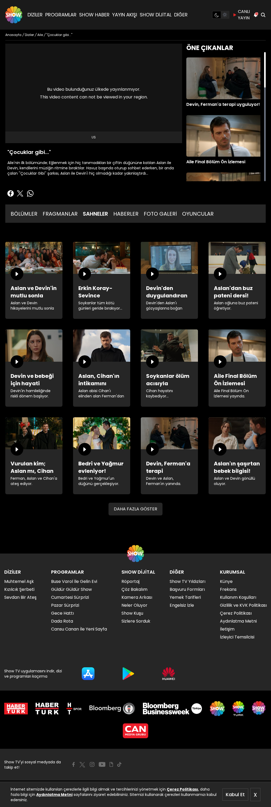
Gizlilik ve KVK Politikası (243, 605)
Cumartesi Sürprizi (70, 597)
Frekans (228, 589)
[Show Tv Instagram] (92, 764)
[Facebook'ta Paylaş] (10, 193)
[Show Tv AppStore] (88, 673)
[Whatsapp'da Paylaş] (30, 193)
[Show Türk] (238, 708)
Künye (226, 581)
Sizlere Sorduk (135, 621)
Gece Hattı (62, 613)
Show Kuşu (132, 613)
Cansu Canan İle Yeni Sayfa (79, 629)
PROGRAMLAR (60, 14)
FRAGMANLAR (60, 213)
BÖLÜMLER (24, 213)
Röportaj (130, 581)
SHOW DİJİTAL (155, 14)
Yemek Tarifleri (185, 597)
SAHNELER (95, 213)
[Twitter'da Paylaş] (20, 193)
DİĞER (181, 14)
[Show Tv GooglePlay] (128, 673)
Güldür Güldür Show (71, 589)
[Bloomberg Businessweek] (172, 708)
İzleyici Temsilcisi (237, 637)
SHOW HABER (94, 14)
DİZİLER (35, 14)
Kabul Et (235, 794)
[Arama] (263, 14)
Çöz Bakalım (134, 589)
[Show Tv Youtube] (102, 764)
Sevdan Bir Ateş (20, 597)
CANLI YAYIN (244, 14)
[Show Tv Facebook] (73, 764)
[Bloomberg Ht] (112, 708)
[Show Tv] (13, 14)
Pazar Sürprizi (65, 605)
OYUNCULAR (198, 213)
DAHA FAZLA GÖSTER (135, 509)
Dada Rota (62, 621)
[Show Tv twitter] (82, 764)
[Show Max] (259, 708)
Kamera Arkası (136, 597)
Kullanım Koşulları (238, 597)
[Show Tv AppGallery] (168, 673)
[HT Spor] (74, 708)
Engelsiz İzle (182, 605)
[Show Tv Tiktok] (119, 764)
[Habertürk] (16, 708)
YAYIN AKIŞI (124, 14)
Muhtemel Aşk (19, 581)
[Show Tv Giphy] (111, 764)
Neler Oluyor (134, 605)
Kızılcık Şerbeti (19, 589)
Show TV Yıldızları (187, 581)
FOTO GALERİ (160, 213)
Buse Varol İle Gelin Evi (74, 581)
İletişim (227, 629)
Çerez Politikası (182, 789)
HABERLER (125, 213)
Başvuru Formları (187, 589)
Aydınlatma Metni (54, 794)
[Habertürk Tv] (47, 708)
